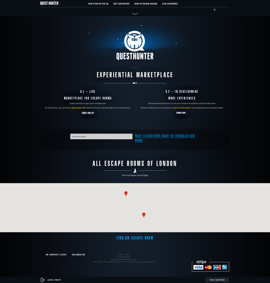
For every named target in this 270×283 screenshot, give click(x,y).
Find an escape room (135, 237)
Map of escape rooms (145, 3)
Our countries (170, 3)
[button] (126, 194)
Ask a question (217, 280)
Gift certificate (121, 3)
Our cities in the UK (98, 3)
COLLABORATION (78, 254)
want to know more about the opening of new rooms (165, 138)
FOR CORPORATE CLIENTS (56, 254)
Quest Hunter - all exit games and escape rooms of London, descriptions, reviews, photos (123, 262)
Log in (50, 280)
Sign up (58, 280)
